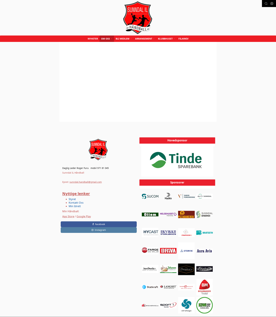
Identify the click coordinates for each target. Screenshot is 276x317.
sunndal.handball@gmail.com (85, 181)
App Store (68, 216)
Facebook (100, 224)
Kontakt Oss (76, 202)
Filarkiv (183, 38)
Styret (72, 199)
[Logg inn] (272, 3)
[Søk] (266, 3)
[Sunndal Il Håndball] (138, 18)
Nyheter (93, 38)
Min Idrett (75, 206)
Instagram (100, 229)
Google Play (84, 216)
